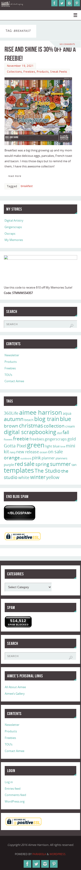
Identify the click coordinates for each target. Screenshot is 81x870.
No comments (67, 44)
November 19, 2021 (20, 66)
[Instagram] (69, 3)
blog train (46, 419)
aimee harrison (40, 412)
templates (19, 470)
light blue (52, 446)
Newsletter (11, 355)
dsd (59, 433)
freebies (36, 439)
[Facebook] (54, 3)
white (23, 477)
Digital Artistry (13, 220)
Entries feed (12, 789)
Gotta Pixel (15, 446)
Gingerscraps (13, 227)
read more (14, 176)
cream (70, 426)
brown (11, 425)
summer (60, 463)
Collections (14, 72)
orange (12, 457)
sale (29, 464)
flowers (8, 439)
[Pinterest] (77, 3)
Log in (9, 782)
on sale (55, 451)
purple (9, 464)
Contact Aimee (14, 381)
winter (37, 477)
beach (29, 420)
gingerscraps (56, 439)
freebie (21, 438)
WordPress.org (15, 801)
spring (42, 464)
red (19, 463)
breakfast (27, 186)
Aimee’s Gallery (15, 694)
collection (54, 426)
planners (61, 458)
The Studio (48, 470)
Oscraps (9, 234)
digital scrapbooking (30, 432)
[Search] (71, 326)
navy (13, 452)
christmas (31, 425)
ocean (43, 452)
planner (48, 458)
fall (66, 432)
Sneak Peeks (58, 72)
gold (72, 439)
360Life (11, 413)
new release (27, 451)
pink (36, 457)
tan (74, 464)
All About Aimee (15, 687)
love (62, 446)
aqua (67, 413)
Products (43, 72)
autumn (14, 419)
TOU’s (8, 375)
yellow (52, 477)
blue (65, 419)
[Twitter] (62, 3)
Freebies (29, 72)
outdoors (25, 458)
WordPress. (58, 854)
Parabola (39, 854)
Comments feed (15, 795)
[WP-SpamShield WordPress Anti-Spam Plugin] (19, 512)
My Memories (13, 240)
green (36, 444)
